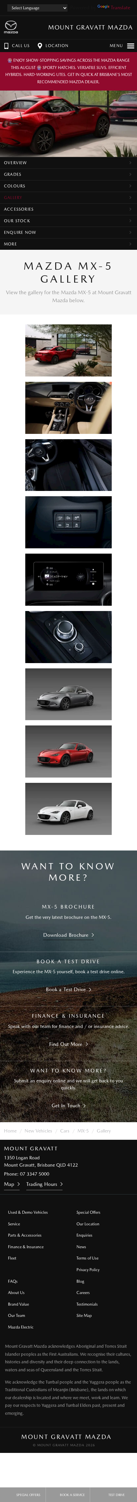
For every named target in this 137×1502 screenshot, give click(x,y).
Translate (120, 8)
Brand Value (18, 1304)
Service (14, 1224)
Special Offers (88, 1212)
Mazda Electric (21, 1327)
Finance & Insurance (26, 1247)
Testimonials (87, 1304)
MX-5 (83, 1130)
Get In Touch (66, 1106)
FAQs (13, 1281)
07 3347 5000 (34, 1174)
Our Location (87, 1224)
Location (57, 45)
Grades (12, 174)
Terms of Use (87, 1258)
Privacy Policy (87, 1269)
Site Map (84, 1315)
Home (10, 1130)
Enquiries (84, 1235)
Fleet (12, 1258)
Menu (116, 45)
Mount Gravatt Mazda (90, 27)
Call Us (21, 45)
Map (9, 1184)
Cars (64, 1130)
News (81, 1247)
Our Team (16, 1315)
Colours (14, 186)
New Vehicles (38, 1130)
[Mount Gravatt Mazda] (11, 27)
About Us (16, 1292)
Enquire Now (20, 232)
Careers (83, 1292)
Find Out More (66, 1044)
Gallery (13, 197)
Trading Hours (41, 1184)
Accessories (19, 209)
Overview (15, 163)
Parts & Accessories (25, 1235)
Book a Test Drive (66, 989)
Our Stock (17, 221)
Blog (80, 1281)
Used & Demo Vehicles (28, 1212)
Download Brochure (65, 935)
